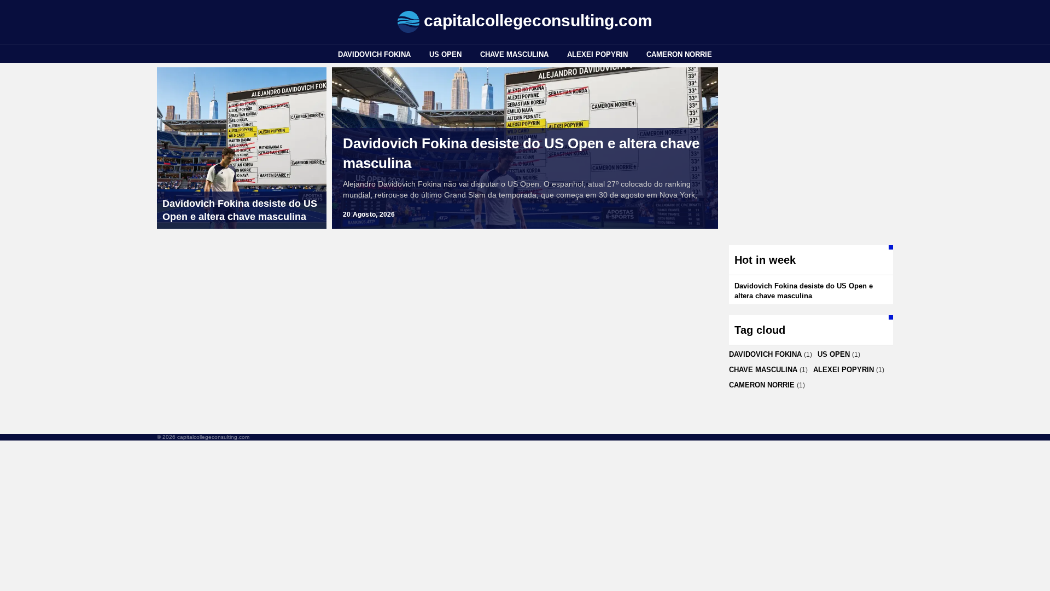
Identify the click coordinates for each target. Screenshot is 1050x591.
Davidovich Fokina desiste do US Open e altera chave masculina (521, 153)
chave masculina (514, 54)
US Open (445, 54)
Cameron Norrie (679, 54)
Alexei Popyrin (597, 54)
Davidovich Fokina (374, 54)
